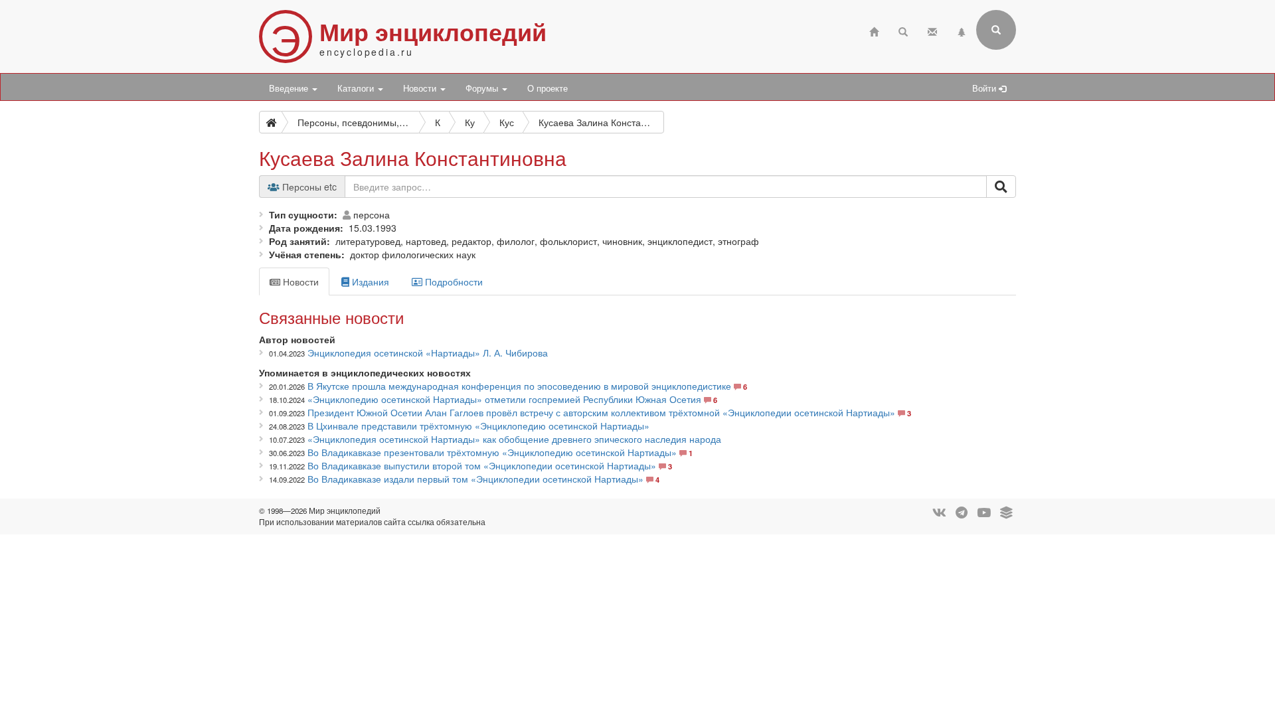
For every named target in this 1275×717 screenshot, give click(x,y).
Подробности (452, 281)
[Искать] (1001, 186)
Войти (985, 88)
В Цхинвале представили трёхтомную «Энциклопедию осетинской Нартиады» (478, 425)
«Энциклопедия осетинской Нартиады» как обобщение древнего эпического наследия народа (514, 438)
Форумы (483, 88)
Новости (421, 88)
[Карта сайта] (961, 30)
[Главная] (874, 30)
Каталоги (357, 88)
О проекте (547, 88)
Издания (369, 281)
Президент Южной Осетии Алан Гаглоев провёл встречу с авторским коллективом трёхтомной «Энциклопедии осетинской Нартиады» (601, 412)
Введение (290, 88)
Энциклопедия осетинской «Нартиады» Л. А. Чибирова (427, 352)
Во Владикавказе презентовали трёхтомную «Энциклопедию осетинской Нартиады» (492, 452)
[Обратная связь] (932, 30)
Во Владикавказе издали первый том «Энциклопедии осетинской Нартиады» (475, 478)
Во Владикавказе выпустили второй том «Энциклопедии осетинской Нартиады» (481, 465)
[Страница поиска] (903, 30)
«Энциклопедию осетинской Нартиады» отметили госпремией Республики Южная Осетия (504, 399)
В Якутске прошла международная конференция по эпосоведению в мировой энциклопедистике (519, 385)
